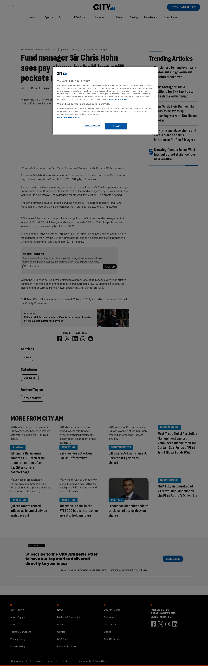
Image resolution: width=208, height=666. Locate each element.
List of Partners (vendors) (69, 117)
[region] (105, 100)
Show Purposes (92, 126)
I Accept (116, 126)
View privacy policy (118, 99)
